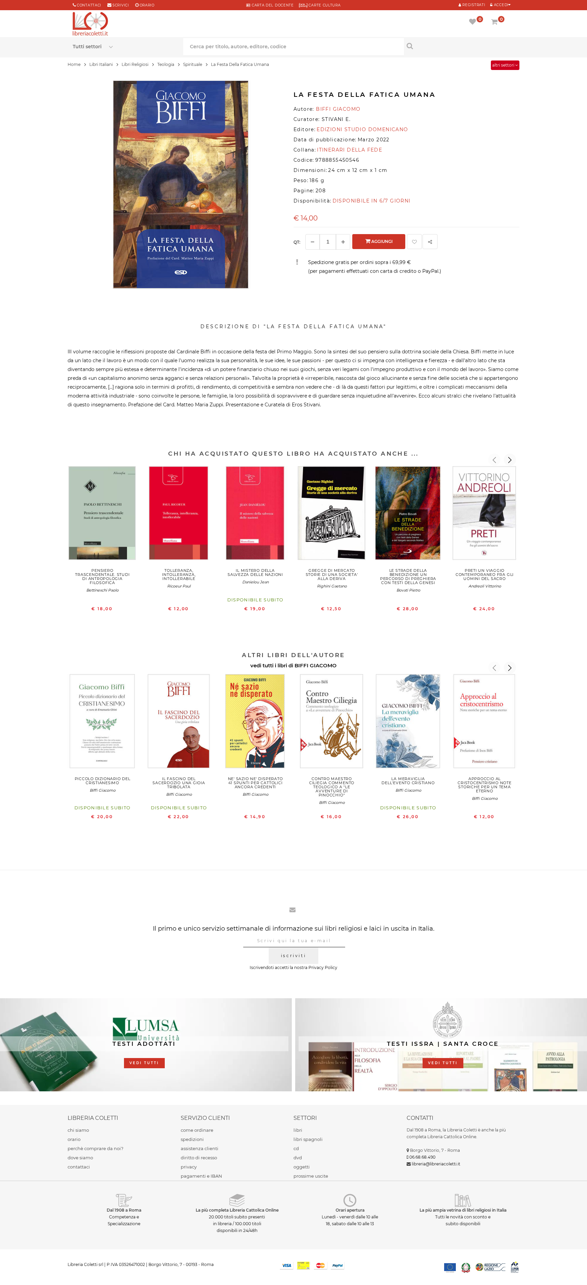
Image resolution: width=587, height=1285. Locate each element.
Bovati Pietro (408, 590)
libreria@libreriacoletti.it (436, 1163)
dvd (298, 1157)
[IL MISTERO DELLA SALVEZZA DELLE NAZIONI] (255, 514)
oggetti (302, 1166)
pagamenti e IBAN (201, 1176)
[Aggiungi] (343, 241)
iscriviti (293, 955)
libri (298, 1130)
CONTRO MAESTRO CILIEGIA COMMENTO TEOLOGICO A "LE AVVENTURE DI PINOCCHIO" (331, 786)
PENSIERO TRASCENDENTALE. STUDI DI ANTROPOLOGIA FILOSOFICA (102, 576)
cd (296, 1148)
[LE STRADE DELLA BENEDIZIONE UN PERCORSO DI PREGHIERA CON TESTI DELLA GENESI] (408, 514)
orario (147, 5)
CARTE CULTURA (324, 5)
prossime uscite (311, 1176)
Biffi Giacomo (102, 790)
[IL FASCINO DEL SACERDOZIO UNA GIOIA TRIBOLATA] (179, 722)
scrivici (120, 5)
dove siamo (80, 1157)
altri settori (503, 65)
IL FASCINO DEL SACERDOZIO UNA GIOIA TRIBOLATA (179, 782)
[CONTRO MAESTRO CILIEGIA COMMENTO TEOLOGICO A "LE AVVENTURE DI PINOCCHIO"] (332, 722)
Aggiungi (381, 241)
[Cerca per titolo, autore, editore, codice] (459, 45)
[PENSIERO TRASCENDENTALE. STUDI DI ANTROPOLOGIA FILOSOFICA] (102, 514)
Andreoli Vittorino (484, 586)
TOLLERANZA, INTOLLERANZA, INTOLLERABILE (178, 574)
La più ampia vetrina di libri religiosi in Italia (463, 1210)
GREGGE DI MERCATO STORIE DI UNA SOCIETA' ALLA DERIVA (332, 574)
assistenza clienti (199, 1148)
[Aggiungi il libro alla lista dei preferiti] (414, 241)
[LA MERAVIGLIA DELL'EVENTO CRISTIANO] (408, 722)
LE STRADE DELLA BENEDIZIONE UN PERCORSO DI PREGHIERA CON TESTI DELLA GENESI (408, 576)
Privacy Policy (322, 967)
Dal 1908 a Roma (124, 1210)
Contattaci (89, 5)
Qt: (297, 242)
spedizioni (192, 1139)
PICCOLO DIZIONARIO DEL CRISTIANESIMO (102, 780)
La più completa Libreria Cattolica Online (237, 1210)
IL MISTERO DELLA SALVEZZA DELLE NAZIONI (255, 572)
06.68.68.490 (422, 1157)
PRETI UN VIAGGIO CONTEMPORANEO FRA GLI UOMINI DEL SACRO (485, 574)
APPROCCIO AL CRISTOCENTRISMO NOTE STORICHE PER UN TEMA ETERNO (484, 784)
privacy (189, 1166)
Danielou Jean (255, 582)
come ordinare (197, 1130)
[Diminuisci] (312, 241)
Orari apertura (350, 1210)
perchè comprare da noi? (95, 1148)
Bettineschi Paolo (102, 590)
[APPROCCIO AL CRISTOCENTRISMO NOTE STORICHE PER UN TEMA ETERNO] (484, 722)
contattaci (79, 1166)
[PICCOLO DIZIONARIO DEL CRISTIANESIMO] (102, 722)
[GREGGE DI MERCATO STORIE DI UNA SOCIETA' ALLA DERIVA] (332, 514)
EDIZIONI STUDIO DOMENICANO (362, 129)
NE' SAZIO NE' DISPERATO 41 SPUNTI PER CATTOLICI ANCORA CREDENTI (255, 782)
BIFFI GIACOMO (316, 665)
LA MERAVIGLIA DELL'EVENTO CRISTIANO (407, 780)
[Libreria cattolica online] (90, 24)
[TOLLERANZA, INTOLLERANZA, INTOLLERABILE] (179, 514)
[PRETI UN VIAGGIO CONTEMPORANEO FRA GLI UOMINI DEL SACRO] (484, 514)
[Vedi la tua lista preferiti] (473, 22)
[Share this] (430, 241)
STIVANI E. (336, 119)
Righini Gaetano (332, 586)
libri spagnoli (308, 1139)
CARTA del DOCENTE (272, 5)
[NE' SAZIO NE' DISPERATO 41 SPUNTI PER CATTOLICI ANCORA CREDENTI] (255, 722)
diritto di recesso (199, 1157)
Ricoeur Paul (179, 586)
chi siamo (78, 1130)
